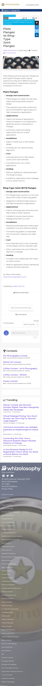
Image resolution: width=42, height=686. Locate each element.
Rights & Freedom (7, 640)
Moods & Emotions (7, 605)
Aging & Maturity (7, 505)
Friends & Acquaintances (9, 564)
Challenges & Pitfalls (7, 515)
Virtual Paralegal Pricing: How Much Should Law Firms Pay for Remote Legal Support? (20, 418)
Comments (10, 53)
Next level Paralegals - (9, 423)
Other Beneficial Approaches (10, 609)
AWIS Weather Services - (10, 445)
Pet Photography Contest (15, 356)
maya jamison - (8, 456)
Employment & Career (8, 546)
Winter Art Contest (12, 362)
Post (35, 337)
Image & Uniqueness (7, 577)
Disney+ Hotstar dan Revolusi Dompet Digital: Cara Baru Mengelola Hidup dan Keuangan (21, 407)
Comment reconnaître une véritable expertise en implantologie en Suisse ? (20, 429)
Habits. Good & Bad (7, 567)
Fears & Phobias (6, 560)
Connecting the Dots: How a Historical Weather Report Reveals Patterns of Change (19, 440)
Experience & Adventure (8, 553)
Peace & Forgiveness (7, 623)
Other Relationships (7, 612)
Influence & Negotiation (8, 584)
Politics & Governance (8, 633)
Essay (5, 18)
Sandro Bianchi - (8, 434)
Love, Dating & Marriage (9, 595)
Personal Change (7, 626)
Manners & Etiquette (7, 598)
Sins (3, 654)
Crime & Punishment (8, 525)
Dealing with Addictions (9, 532)
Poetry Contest (10, 381)
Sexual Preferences (7, 647)
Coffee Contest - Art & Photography (20, 368)
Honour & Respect (7, 571)
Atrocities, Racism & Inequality (10, 512)
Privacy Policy (7, 489)
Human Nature (6, 574)
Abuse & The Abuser (7, 494)
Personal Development (8, 630)
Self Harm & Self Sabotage (9, 643)
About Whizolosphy (10, 481)
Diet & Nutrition (6, 543)
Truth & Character (7, 675)
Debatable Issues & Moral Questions (12, 536)
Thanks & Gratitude (7, 657)
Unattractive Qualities (8, 678)
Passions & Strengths (8, 619)
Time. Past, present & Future (10, 668)
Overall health (6, 616)
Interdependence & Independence (11, 588)
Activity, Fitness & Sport (8, 501)
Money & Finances (9, 16)
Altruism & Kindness (7, 508)
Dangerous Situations (8, 529)
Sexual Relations (6, 650)
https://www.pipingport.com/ (14, 277)
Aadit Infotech (9, 50)
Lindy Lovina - (7, 412)
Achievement (5, 498)
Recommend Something (21, 308)
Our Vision (6, 484)
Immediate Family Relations (10, 581)
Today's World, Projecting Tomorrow (12, 671)
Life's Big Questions (7, 591)
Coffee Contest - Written (15, 375)
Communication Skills (8, 522)
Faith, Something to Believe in (10, 557)
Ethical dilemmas (7, 550)
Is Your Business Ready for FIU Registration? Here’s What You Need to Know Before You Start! (20, 451)
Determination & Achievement (11, 539)
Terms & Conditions (9, 486)
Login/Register (32, 5)
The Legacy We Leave (8, 661)
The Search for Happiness (9, 664)
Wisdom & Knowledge (8, 682)
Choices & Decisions (7, 519)
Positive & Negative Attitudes (10, 636)
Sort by (36, 321)
